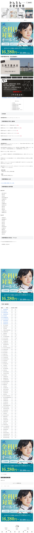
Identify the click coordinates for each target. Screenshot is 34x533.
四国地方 (9, 530)
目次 (16, 101)
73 (1, 309)
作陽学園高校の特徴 (15, 105)
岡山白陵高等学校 (5, 309)
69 (1, 314)
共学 (2, 477)
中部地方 (6, 529)
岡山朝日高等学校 (5, 314)
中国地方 (28, 529)
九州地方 (25, 530)
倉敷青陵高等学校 (5, 323)
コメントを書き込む (17, 483)
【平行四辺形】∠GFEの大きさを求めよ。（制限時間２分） (12, 97)
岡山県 (4, 477)
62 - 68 (2, 315)
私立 (7, 477)
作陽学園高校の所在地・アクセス (17, 109)
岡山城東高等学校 (5, 317)
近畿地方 (17, 529)
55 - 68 (2, 317)
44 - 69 (2, 312)
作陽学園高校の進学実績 (16, 108)
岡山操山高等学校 (5, 320)
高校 (9, 477)
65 (1, 320)
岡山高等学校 (5, 315)
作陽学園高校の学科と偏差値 (16, 104)
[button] (28, 77)
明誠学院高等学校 (5, 312)
